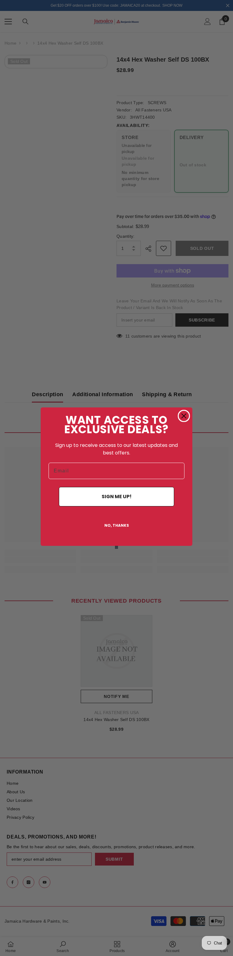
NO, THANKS (116, 525)
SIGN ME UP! (117, 496)
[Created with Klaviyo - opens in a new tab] (116, 547)
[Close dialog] (183, 415)
